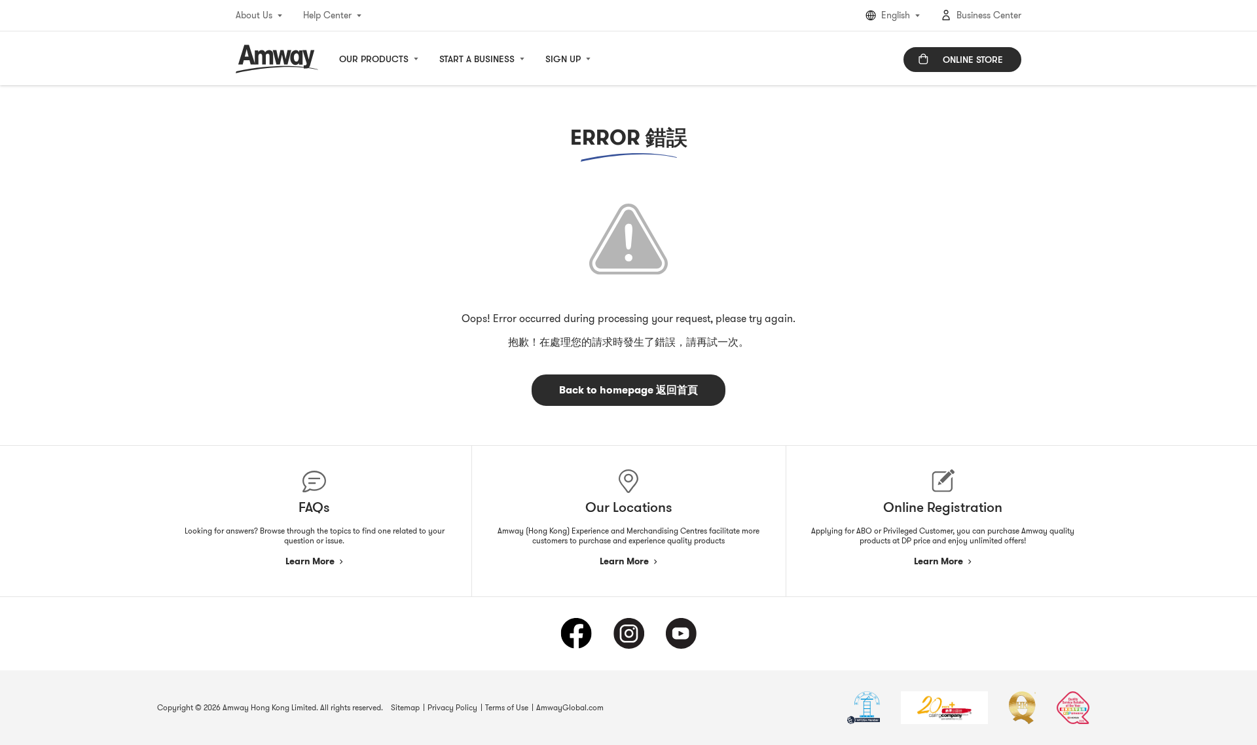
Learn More (310, 561)
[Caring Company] (944, 707)
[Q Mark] (1022, 707)
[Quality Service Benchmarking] (1073, 707)
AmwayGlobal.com (570, 707)
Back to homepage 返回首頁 (628, 390)
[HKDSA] (863, 707)
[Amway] (277, 59)
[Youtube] (681, 633)
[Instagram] (628, 633)
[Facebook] (576, 633)
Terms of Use (506, 707)
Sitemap (405, 707)
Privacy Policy (452, 707)
